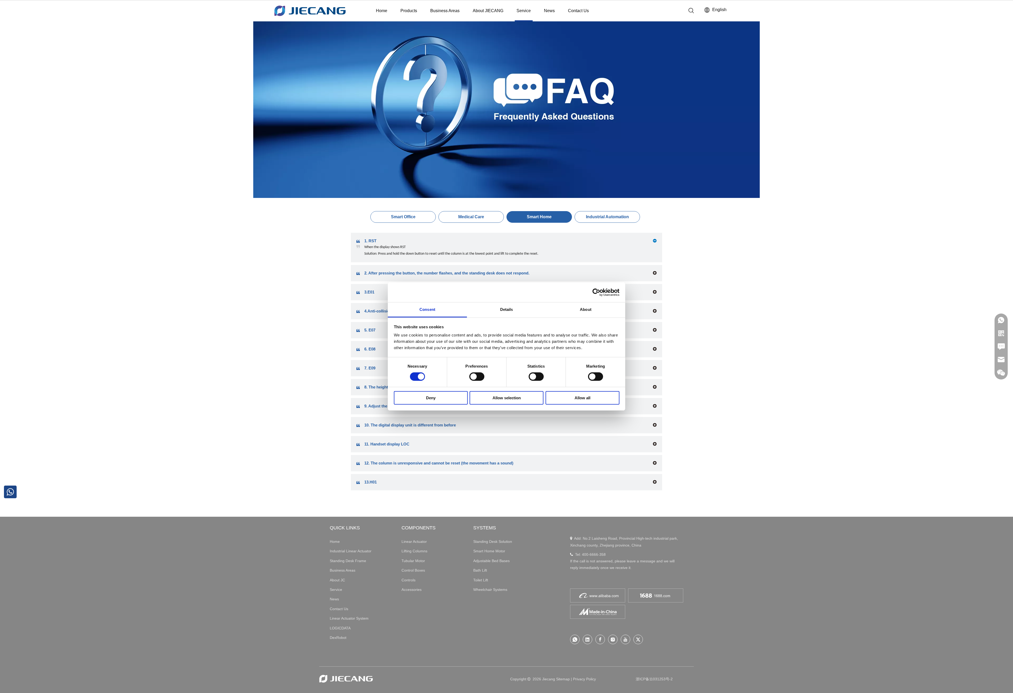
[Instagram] (613, 639)
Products (408, 10)
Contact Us (578, 10)
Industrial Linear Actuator (350, 551)
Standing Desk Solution (492, 541)
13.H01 (370, 482)
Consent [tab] (427, 309)
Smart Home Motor (489, 551)
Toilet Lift (480, 580)
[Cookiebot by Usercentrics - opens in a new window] (596, 292)
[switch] (476, 376)
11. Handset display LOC (386, 444)
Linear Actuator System (349, 618)
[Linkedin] (587, 639)
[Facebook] (600, 639)
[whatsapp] (575, 639)
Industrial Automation (607, 217)
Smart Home (539, 217)
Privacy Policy (584, 679)
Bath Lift (480, 570)
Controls (408, 580)
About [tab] (585, 309)
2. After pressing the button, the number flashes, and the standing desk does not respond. (446, 273)
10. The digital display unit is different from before (410, 425)
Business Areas (445, 10)
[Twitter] (638, 639)
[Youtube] (625, 639)
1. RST (370, 241)
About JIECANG (488, 10)
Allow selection (507, 398)
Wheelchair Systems (490, 589)
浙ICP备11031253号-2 (654, 679)
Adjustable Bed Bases (491, 561)
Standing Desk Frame (348, 561)
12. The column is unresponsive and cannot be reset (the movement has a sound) (438, 463)
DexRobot (338, 637)
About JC (337, 580)
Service (524, 10)
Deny (431, 398)
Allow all (582, 398)
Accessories (412, 589)
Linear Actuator (414, 541)
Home (381, 10)
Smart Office (403, 217)
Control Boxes (413, 570)
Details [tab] (506, 309)
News (549, 10)
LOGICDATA (340, 628)
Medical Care (471, 217)
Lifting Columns (414, 551)
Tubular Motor (413, 561)
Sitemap (563, 679)
